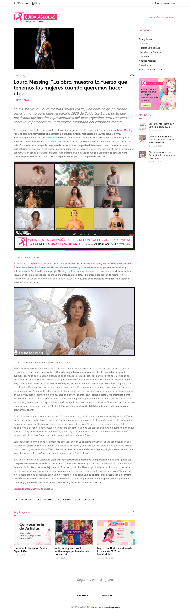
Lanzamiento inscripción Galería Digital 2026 (161, 125)
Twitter (47, 500)
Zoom (34, 263)
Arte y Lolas (22, 100)
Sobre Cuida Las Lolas (150, 69)
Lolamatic (144, 56)
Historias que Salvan (150, 52)
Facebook (26, 500)
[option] (32, 538)
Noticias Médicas (147, 60)
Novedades (145, 65)
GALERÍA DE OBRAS (161, 17)
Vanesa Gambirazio (56, 137)
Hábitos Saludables (149, 48)
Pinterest (68, 500)
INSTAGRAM (107, 595)
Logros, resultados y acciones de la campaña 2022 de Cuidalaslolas (114, 551)
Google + (90, 500)
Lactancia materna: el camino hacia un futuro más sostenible (161, 139)
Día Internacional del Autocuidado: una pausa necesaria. (162, 155)
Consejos (143, 43)
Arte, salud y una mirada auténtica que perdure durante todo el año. (72, 551)
